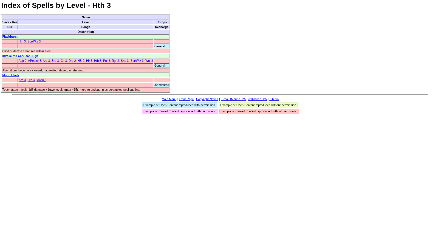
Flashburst (9, 36)
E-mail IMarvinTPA (233, 99)
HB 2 (81, 60)
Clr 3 (64, 60)
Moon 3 (41, 80)
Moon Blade (10, 75)
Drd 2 (72, 60)
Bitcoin (274, 99)
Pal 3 (106, 60)
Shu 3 (125, 60)
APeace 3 (34, 60)
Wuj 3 (149, 60)
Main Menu (169, 99)
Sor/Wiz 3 (34, 41)
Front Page (186, 99)
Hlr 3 (89, 60)
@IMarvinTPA (257, 99)
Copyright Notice (207, 99)
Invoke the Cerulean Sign (20, 56)
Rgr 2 (115, 60)
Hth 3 (22, 41)
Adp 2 (22, 60)
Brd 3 (55, 60)
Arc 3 (46, 60)
